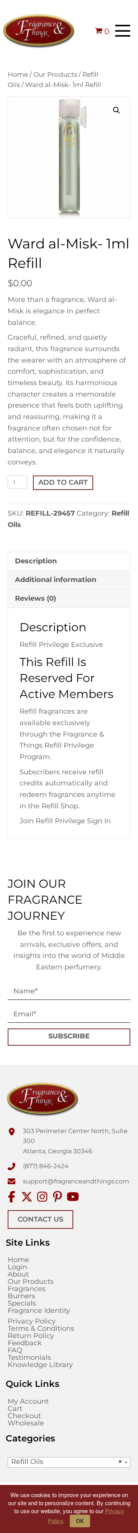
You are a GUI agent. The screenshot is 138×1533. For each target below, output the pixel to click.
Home (18, 74)
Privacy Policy (32, 1321)
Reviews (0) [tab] (35, 598)
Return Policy (31, 1335)
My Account (28, 1401)
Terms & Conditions (41, 1328)
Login (17, 1267)
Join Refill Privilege (53, 821)
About (18, 1274)
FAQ (15, 1350)
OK (80, 1521)
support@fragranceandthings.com (76, 1181)
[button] (122, 31)
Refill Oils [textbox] (66, 1461)
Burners (21, 1296)
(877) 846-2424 (46, 1166)
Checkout (24, 1415)
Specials (22, 1303)
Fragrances (27, 1288)
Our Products (55, 74)
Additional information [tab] (55, 579)
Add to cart (63, 482)
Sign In (99, 821)
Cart (15, 1408)
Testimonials (29, 1357)
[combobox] (69, 1462)
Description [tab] (36, 561)
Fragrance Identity (39, 1310)
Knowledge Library (40, 1364)
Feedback (25, 1343)
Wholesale (26, 1423)
